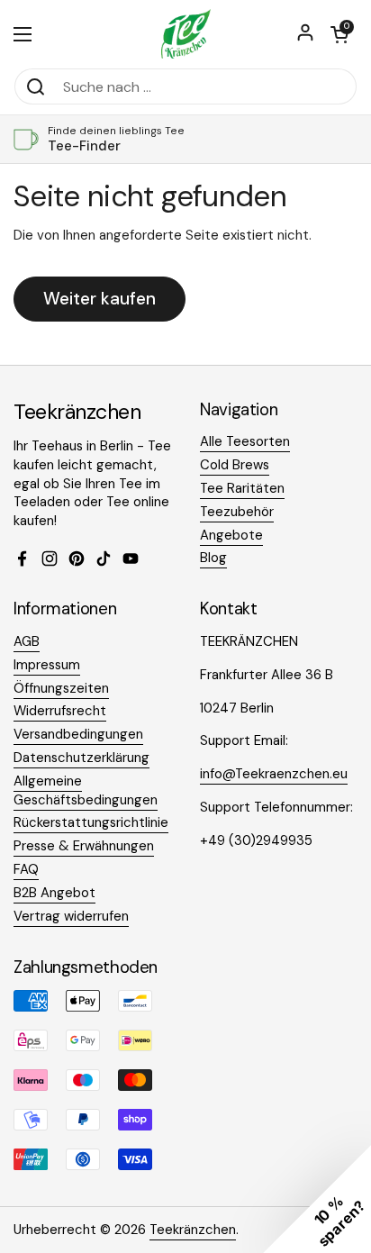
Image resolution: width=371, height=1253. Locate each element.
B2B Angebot (54, 893)
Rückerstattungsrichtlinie (91, 822)
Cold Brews (234, 465)
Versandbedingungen (78, 734)
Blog (213, 558)
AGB (27, 641)
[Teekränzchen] (185, 34)
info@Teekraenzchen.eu (274, 774)
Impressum (47, 665)
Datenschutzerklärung (81, 758)
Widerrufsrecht (60, 711)
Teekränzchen (192, 1230)
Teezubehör (237, 512)
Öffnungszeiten (61, 688)
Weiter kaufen (99, 298)
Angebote (231, 535)
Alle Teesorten (245, 441)
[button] (339, 34)
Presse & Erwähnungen (84, 846)
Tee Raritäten (242, 488)
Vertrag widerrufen (71, 916)
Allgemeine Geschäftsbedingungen (86, 790)
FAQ (26, 869)
